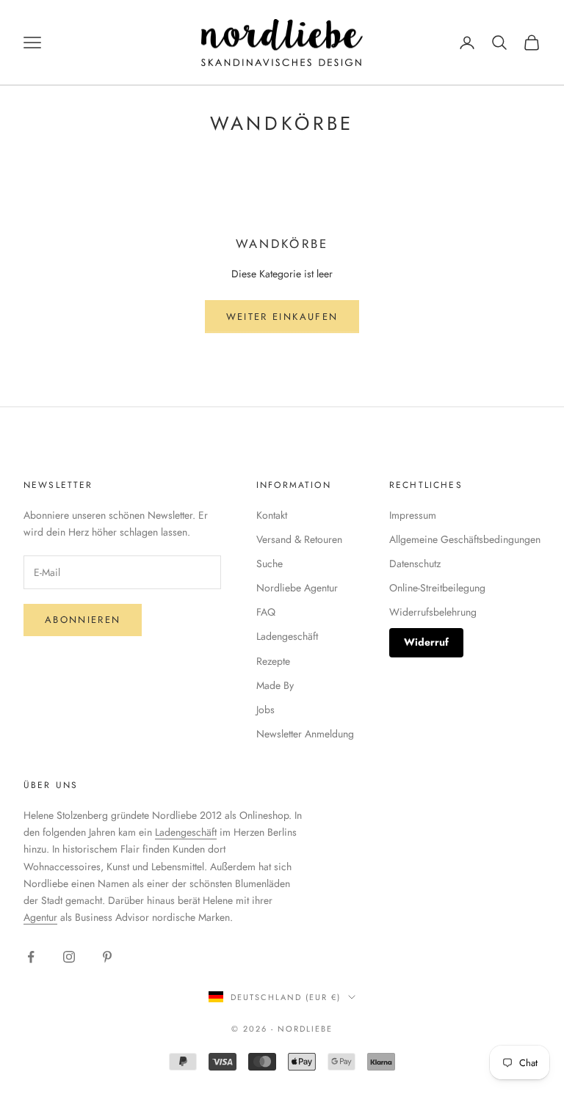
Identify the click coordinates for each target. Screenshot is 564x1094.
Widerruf (426, 642)
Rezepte (273, 661)
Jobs (265, 709)
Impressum (412, 515)
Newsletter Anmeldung (305, 733)
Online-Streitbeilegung (437, 587)
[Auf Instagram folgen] (69, 956)
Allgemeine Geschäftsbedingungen (464, 539)
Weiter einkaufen (282, 317)
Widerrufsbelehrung (433, 612)
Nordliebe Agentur (297, 587)
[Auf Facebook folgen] (31, 956)
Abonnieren (82, 620)
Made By (275, 685)
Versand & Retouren (299, 539)
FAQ (265, 612)
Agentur (40, 917)
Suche (269, 563)
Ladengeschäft (287, 636)
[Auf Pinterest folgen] (107, 956)
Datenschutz (415, 563)
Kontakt (271, 515)
